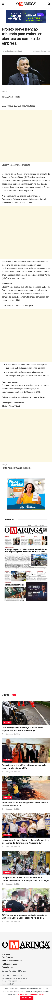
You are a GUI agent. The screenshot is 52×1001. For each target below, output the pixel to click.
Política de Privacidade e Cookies (31, 994)
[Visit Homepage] (26, 4)
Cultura (7, 910)
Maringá (7, 760)
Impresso (6, 954)
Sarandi (7, 872)
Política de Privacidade (12, 961)
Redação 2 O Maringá (13, 51)
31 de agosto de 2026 (11, 734)
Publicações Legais (10, 964)
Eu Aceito (26, 998)
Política (7, 835)
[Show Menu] (3, 4)
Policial (7, 722)
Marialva (7, 797)
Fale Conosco (8, 957)
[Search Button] (49, 4)
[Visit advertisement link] (26, 16)
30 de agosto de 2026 (11, 884)
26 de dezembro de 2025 (41, 51)
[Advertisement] (26, 136)
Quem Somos (7, 967)
